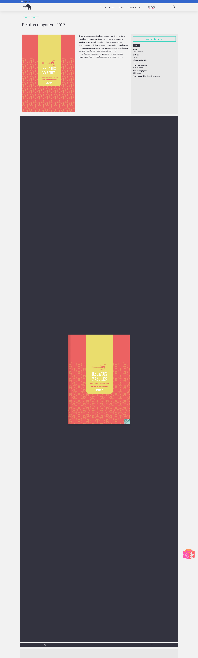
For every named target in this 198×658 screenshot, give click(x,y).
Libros (120, 7)
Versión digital (152, 39)
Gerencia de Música (153, 76)
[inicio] (27, 7)
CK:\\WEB (151, 7)
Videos (103, 7)
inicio (26, 18)
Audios (111, 7)
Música (35, 18)
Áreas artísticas (133, 7)
